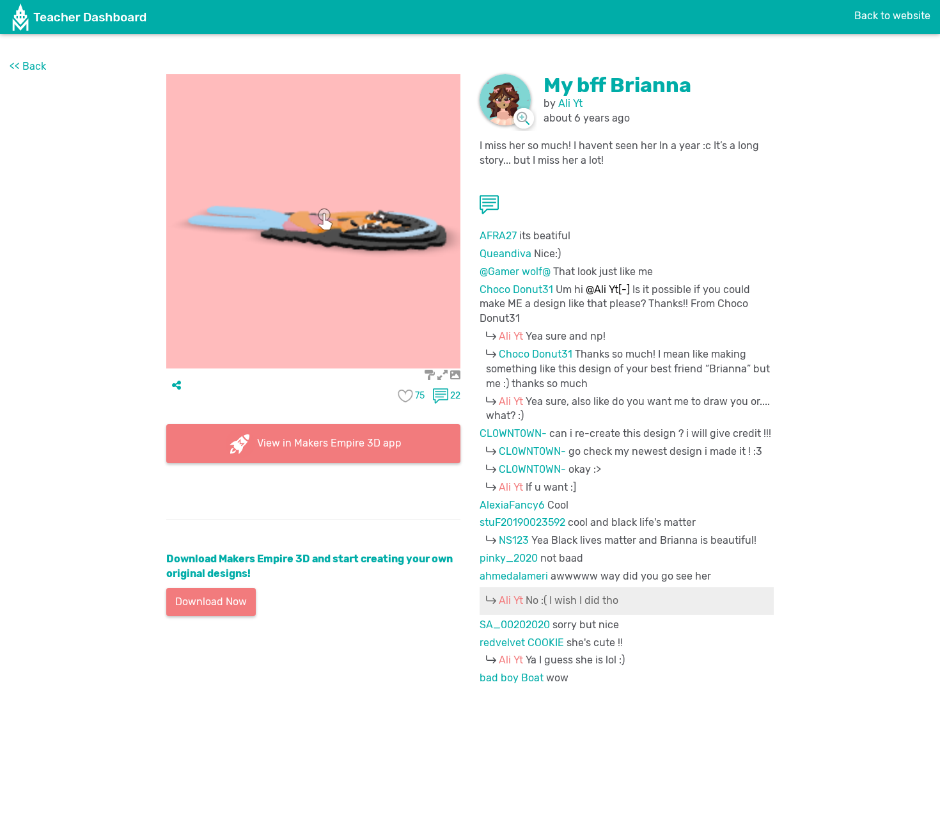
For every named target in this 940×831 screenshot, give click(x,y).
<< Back (28, 66)
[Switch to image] (455, 375)
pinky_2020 (509, 558)
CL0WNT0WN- (513, 433)
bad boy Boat (512, 678)
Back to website (892, 16)
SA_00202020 (515, 625)
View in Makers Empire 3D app (328, 442)
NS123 (514, 540)
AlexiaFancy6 (512, 505)
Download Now (211, 602)
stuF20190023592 (522, 522)
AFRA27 (498, 236)
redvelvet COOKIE (522, 643)
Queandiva (505, 254)
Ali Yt (570, 103)
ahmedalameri (514, 576)
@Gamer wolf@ (515, 271)
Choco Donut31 (516, 289)
